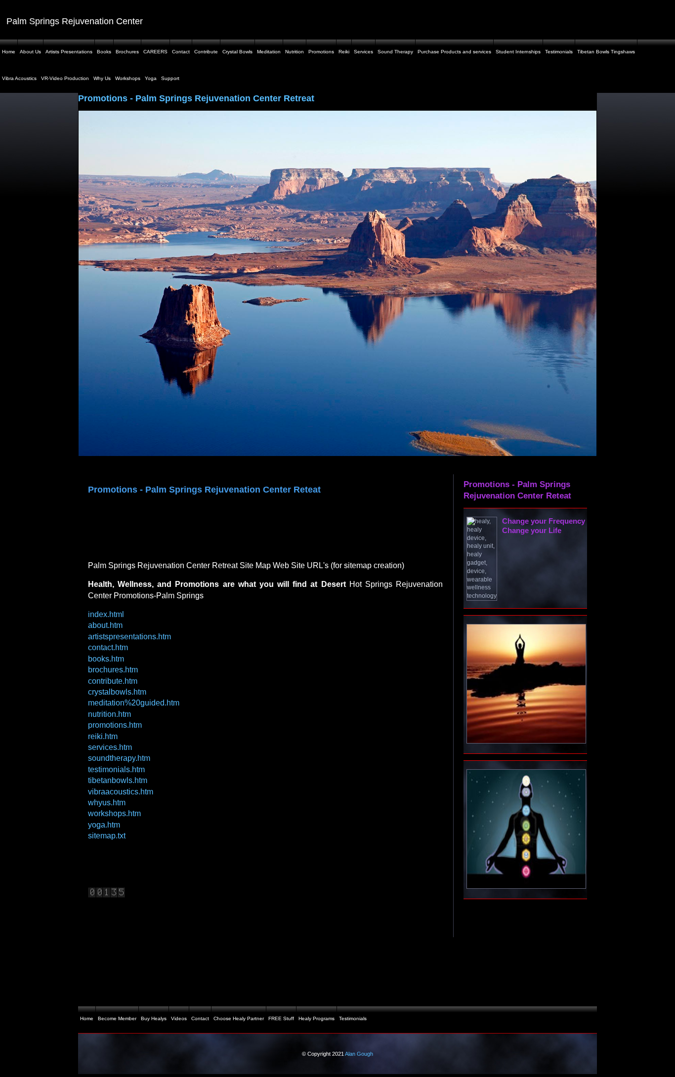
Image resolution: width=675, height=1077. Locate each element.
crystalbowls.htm (117, 692)
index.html (106, 614)
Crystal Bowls (237, 51)
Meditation (269, 51)
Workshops (127, 78)
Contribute (206, 51)
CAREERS (155, 51)
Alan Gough (359, 1054)
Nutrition (294, 51)
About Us (30, 51)
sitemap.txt (107, 835)
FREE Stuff (281, 1018)
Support (170, 78)
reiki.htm (103, 736)
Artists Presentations (68, 51)
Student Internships (518, 51)
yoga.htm (104, 825)
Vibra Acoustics (19, 78)
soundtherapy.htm (119, 758)
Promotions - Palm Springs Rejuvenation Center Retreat (196, 98)
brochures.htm (113, 669)
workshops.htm (114, 813)
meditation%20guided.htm (133, 703)
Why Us (102, 78)
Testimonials (559, 51)
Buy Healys (154, 1018)
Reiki (343, 51)
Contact (181, 51)
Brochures (127, 51)
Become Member (117, 1018)
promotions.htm (115, 725)
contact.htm (108, 647)
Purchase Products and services (454, 51)
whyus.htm (107, 802)
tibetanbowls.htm (117, 780)
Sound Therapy (395, 51)
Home (8, 51)
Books (104, 51)
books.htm (106, 659)
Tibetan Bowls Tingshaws (606, 51)
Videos (179, 1018)
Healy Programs (316, 1018)
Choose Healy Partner (238, 1018)
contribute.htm (112, 681)
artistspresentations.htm (129, 636)
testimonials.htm (116, 769)
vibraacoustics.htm (120, 791)
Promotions (321, 51)
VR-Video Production (65, 78)
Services (363, 51)
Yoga (151, 78)
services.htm (110, 747)
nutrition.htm (109, 714)
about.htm (105, 625)
